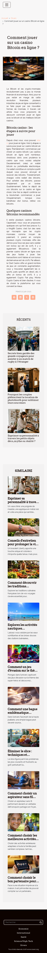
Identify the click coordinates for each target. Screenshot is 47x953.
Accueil (4, 18)
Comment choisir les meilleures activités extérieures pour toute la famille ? (22, 841)
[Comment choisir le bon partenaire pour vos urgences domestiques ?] (23, 864)
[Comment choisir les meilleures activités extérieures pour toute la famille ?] (23, 822)
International (23, 933)
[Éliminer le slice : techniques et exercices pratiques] (23, 738)
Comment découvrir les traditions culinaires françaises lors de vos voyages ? (22, 588)
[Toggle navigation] (7, 5)
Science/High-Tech (23, 941)
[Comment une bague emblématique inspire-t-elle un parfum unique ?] (23, 696)
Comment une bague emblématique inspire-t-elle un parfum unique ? (22, 714)
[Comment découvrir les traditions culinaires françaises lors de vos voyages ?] (23, 569)
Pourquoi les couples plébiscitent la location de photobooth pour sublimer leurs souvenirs (23, 398)
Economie (23, 929)
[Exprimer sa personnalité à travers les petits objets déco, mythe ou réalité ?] (23, 421)
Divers (13, 18)
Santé (23, 937)
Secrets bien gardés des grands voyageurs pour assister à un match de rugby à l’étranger (21, 357)
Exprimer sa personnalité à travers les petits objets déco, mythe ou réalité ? (23, 438)
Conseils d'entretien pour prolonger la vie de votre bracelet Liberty (22, 546)
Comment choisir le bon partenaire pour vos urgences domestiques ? (22, 883)
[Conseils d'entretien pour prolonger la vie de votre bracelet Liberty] (23, 527)
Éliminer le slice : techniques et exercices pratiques (21, 754)
